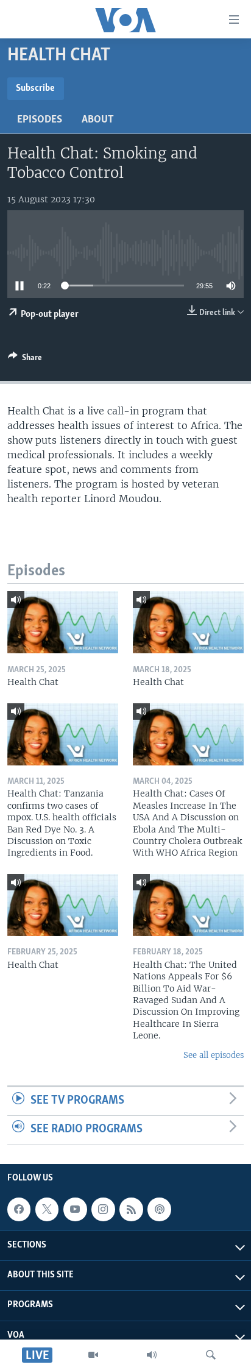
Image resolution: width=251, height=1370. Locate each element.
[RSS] (131, 1209)
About (98, 120)
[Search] (211, 1355)
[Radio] (151, 1355)
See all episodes (213, 1055)
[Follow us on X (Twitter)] (46, 1209)
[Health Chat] (62, 622)
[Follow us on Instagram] (103, 1209)
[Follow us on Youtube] (75, 1209)
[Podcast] (159, 1209)
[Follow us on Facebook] (18, 1209)
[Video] (93, 1355)
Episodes (39, 120)
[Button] (25, 359)
